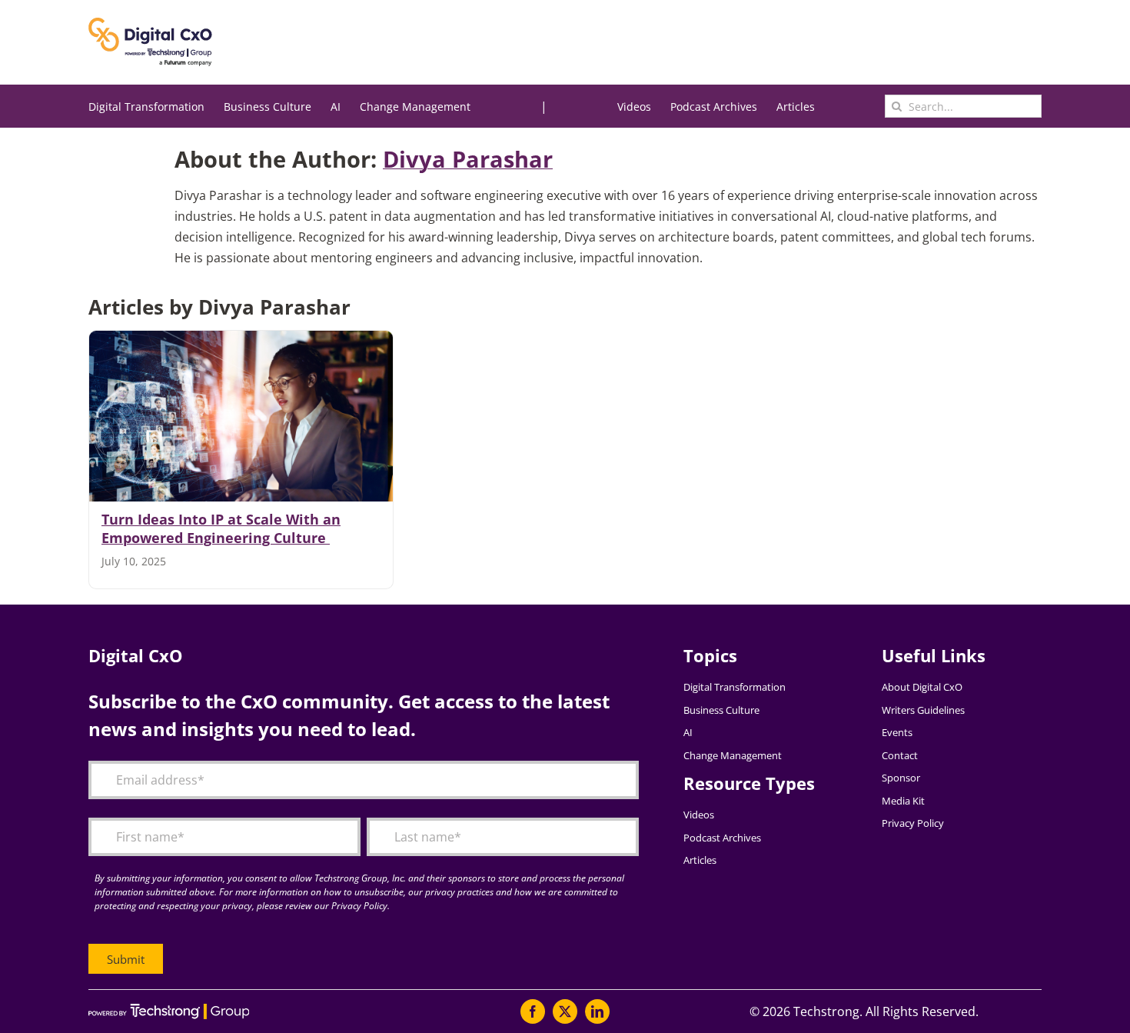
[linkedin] (597, 1011)
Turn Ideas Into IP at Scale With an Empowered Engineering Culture (221, 528)
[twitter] (565, 1011)
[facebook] (532, 1011)
